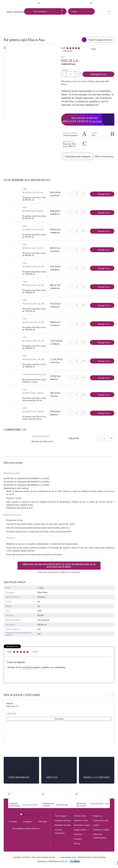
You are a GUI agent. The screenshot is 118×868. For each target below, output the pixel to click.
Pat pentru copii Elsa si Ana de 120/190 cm (34, 310)
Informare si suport (82, 825)
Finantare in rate (81, 820)
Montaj (77, 843)
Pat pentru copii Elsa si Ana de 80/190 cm (34, 198)
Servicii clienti (80, 816)
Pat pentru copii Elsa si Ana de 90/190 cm (34, 235)
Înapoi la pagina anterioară (100, 40)
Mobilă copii (42, 27)
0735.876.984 (80, 3)
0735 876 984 (62, 805)
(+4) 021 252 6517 (30, 805)
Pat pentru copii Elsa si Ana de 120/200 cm (34, 328)
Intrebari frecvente (100, 820)
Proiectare (78, 834)
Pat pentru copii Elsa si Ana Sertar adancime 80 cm (34, 417)
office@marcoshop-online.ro (25, 828)
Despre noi (97, 816)
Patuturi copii (57, 27)
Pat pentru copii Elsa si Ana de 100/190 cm (34, 272)
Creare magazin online (68, 857)
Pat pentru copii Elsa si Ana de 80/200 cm (34, 217)
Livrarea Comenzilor (60, 831)
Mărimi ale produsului (104, 156)
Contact (30, 3)
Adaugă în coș (98, 74)
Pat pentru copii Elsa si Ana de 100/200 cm (34, 291)
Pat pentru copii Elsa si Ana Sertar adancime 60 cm (34, 399)
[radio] (14, 652)
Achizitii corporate (63, 820)
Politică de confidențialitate (99, 836)
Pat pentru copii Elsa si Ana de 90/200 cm (34, 254)
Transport (78, 839)
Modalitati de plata (63, 825)
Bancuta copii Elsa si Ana (42, 441)
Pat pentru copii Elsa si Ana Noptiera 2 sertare (34, 380)
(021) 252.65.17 (66, 3)
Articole (9, 3)
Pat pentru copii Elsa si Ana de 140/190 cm (34, 347)
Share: (94, 49)
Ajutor (20, 3)
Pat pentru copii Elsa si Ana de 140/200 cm (34, 365)
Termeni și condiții (101, 829)
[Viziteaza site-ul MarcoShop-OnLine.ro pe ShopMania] (75, 861)
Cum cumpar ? (61, 816)
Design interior (80, 829)
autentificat (27, 667)
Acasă (30, 27)
